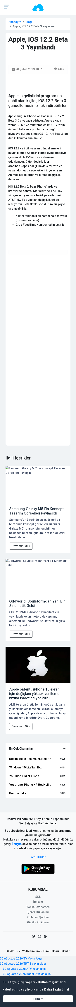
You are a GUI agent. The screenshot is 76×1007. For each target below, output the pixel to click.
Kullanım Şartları (38, 917)
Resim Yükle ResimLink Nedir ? (30, 759)
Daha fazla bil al (56, 989)
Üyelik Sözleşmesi (38, 907)
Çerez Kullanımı (38, 912)
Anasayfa (14, 22)
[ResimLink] (38, 868)
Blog (28, 22)
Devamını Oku (21, 546)
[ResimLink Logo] (38, 7)
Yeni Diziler (38, 857)
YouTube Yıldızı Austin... (25, 776)
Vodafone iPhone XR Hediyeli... (30, 784)
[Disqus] (38, 303)
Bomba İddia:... (19, 793)
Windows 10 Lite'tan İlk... (25, 767)
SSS (38, 896)
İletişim (17, 844)
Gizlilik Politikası (38, 922)
